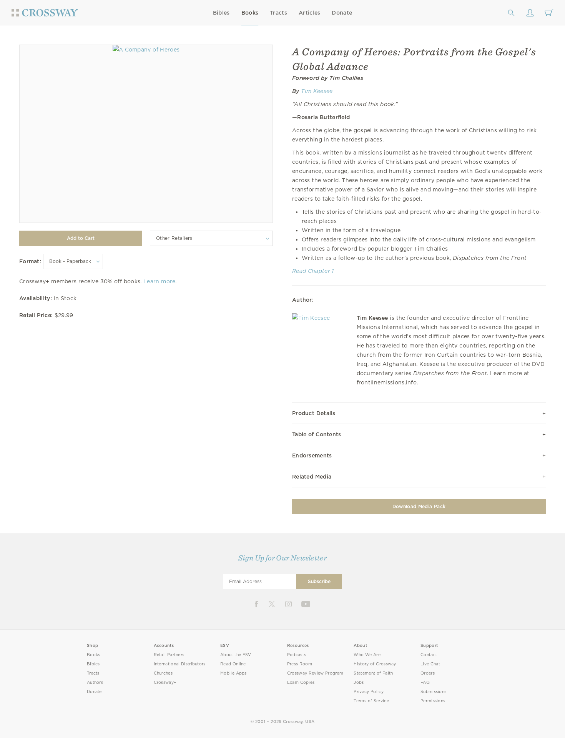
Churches (163, 673)
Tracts (278, 13)
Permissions (432, 700)
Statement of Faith (373, 673)
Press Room (299, 664)
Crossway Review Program (315, 673)
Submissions (433, 691)
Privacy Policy (369, 691)
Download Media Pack (418, 506)
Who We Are (367, 654)
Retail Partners (169, 654)
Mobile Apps (233, 673)
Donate (342, 13)
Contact (428, 654)
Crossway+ (165, 682)
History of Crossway (375, 664)
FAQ (425, 682)
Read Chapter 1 (313, 271)
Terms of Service (371, 700)
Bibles (221, 13)
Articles (309, 13)
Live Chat (430, 664)
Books (250, 13)
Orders (427, 673)
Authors (95, 682)
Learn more (159, 281)
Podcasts (296, 654)
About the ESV (235, 654)
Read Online (233, 664)
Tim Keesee (316, 91)
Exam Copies (301, 682)
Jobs (359, 682)
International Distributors (180, 664)
